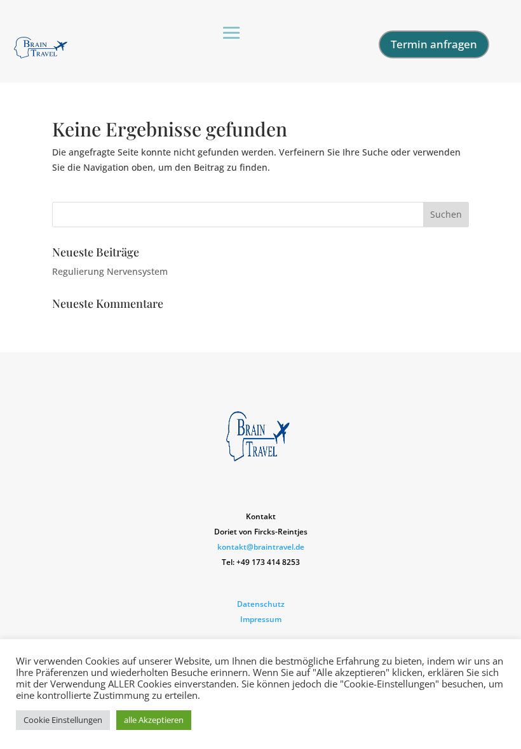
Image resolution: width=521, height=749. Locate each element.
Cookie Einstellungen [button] (63, 720)
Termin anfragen (434, 44)
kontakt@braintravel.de (260, 546)
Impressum (260, 619)
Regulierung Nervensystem (110, 271)
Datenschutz (261, 604)
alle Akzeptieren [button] (154, 720)
